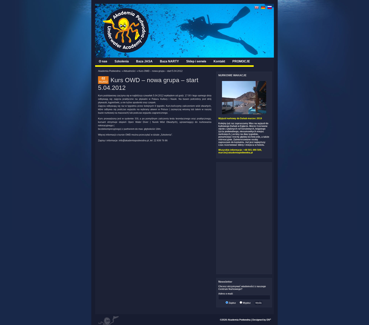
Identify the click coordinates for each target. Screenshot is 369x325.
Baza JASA (144, 61)
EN (269, 319)
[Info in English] (256, 9)
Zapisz (232, 303)
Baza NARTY (169, 61)
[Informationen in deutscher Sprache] (263, 9)
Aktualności (129, 71)
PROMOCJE (241, 61)
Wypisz (246, 303)
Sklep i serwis (196, 61)
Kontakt (219, 61)
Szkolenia (122, 61)
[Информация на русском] (269, 9)
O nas (103, 61)
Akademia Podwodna (109, 71)
